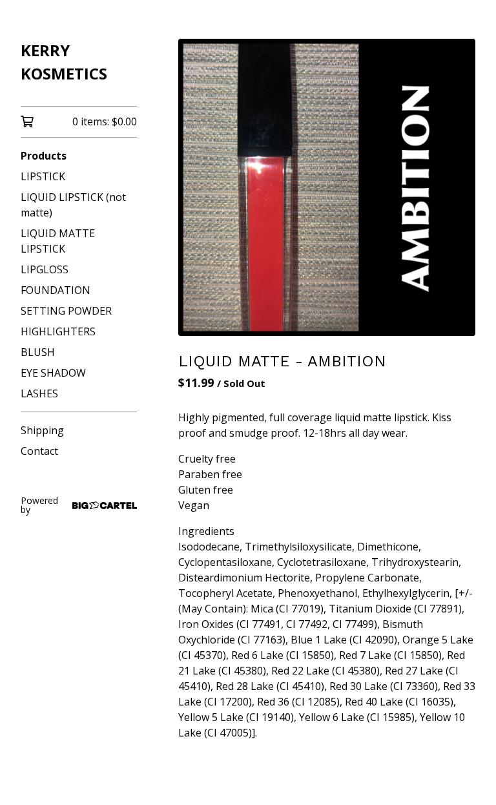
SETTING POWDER (66, 311)
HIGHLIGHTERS (58, 331)
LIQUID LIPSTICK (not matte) (73, 205)
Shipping (42, 430)
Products (44, 156)
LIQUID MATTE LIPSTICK (58, 241)
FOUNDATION (55, 290)
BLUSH (38, 352)
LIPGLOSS (44, 269)
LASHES (39, 393)
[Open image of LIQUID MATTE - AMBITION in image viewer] (326, 187)
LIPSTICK (43, 176)
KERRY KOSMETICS (64, 61)
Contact (39, 451)
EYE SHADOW (53, 373)
